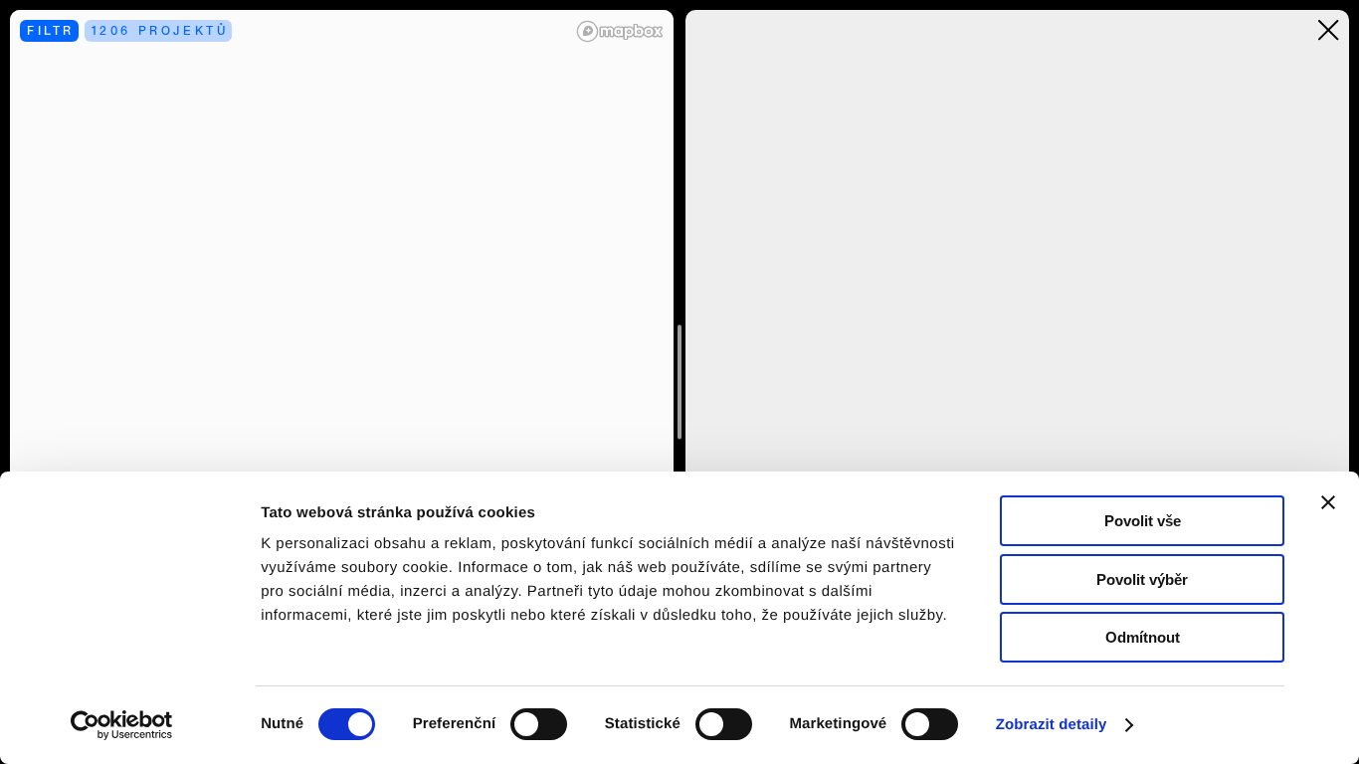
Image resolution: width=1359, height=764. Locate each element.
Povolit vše (1142, 520)
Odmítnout (1142, 637)
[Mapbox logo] (620, 31)
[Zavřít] (1328, 30)
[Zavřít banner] (1328, 502)
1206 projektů (160, 30)
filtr (51, 30)
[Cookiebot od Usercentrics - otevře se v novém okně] (129, 725)
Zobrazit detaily (1051, 724)
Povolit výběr (1142, 579)
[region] (342, 382)
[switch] (538, 724)
